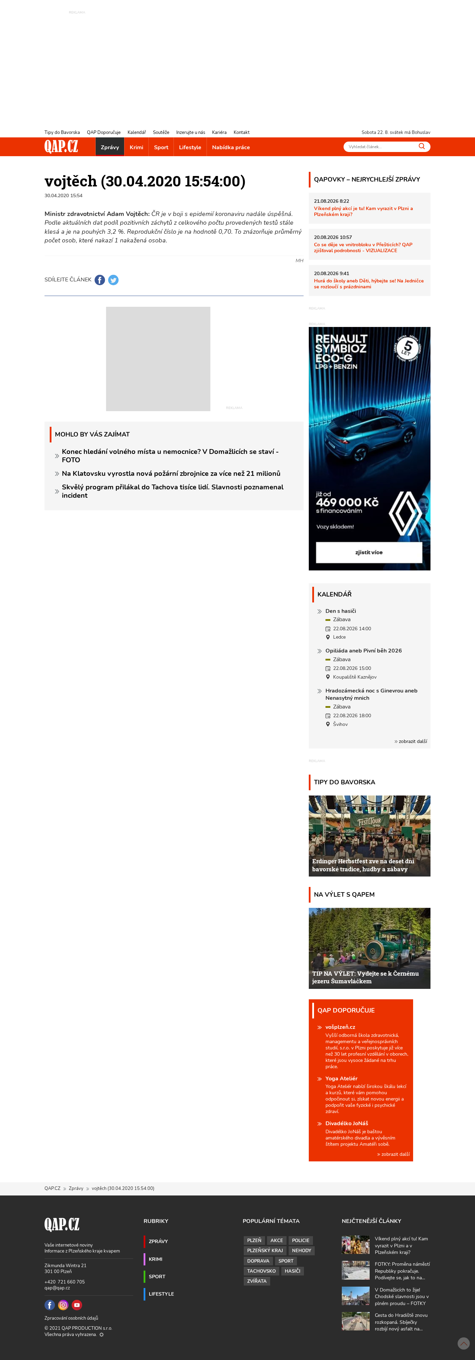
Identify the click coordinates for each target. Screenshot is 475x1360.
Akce (277, 1241)
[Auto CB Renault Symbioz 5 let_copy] (369, 569)
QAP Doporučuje (104, 132)
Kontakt (242, 132)
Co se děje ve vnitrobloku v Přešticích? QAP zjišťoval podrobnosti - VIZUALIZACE (363, 247)
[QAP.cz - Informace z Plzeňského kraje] (61, 146)
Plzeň (254, 1241)
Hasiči (292, 1271)
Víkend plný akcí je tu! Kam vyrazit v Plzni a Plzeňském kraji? (363, 211)
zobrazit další (412, 741)
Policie (300, 1241)
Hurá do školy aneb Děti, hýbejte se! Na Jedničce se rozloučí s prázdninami (369, 283)
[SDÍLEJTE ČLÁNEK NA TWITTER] (113, 280)
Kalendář (137, 132)
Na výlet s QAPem (344, 894)
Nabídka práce (231, 147)
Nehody (301, 1251)
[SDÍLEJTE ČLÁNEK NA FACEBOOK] (100, 280)
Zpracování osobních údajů (71, 1318)
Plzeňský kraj (265, 1251)
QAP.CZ (53, 1188)
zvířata (257, 1281)
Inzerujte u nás (190, 132)
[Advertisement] (237, 64)
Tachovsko (261, 1271)
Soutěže (161, 132)
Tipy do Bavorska (62, 132)
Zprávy (110, 147)
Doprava (258, 1261)
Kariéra (219, 132)
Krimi (136, 147)
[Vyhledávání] (422, 146)
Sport (161, 147)
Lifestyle (190, 147)
